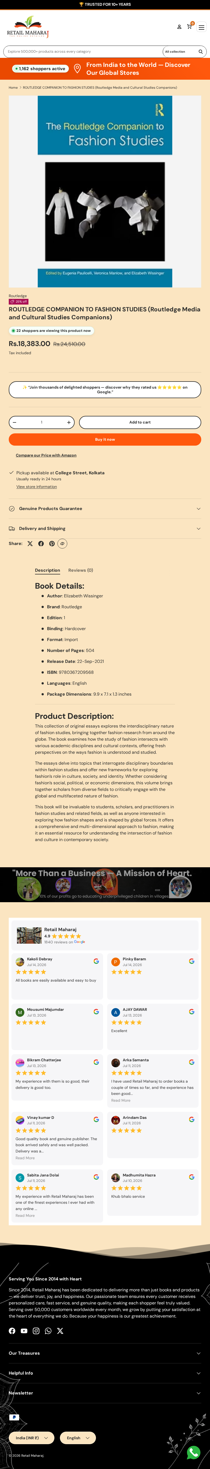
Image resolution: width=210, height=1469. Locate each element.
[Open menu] (201, 27)
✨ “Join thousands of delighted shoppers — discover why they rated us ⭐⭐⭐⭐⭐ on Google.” (105, 389)
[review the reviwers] (96, 962)
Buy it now (105, 439)
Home (13, 87)
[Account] (179, 27)
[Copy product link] (62, 544)
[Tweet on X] (30, 543)
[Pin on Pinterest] (51, 543)
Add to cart (140, 422)
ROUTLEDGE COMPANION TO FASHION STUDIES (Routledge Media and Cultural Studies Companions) (100, 87)
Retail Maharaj (32, 1455)
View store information (36, 486)
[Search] (200, 52)
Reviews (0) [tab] (80, 570)
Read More (120, 1100)
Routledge (18, 295)
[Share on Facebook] (41, 543)
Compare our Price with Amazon (46, 455)
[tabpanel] (105, 712)
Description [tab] (47, 570)
